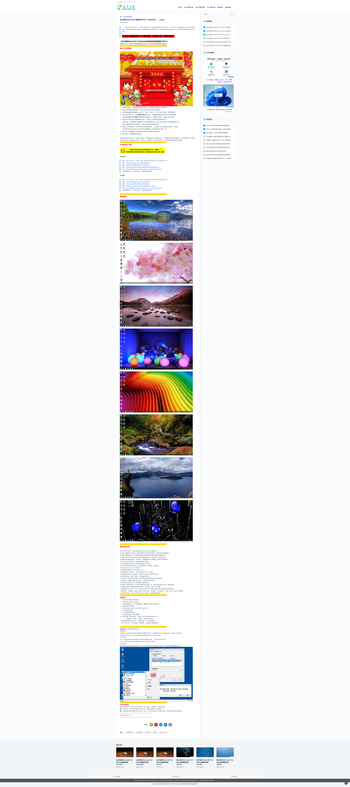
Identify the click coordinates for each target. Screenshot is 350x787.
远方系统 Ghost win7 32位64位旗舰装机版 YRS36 (224, 762)
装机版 (155, 732)
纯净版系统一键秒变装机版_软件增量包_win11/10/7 (219, 136)
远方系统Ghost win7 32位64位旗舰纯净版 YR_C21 (164, 762)
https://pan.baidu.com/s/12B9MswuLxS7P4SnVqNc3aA (142, 167)
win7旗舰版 (139, 732)
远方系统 (147, 732)
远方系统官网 (116, 776)
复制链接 (161, 19)
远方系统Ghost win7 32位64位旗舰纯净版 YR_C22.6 (144, 762)
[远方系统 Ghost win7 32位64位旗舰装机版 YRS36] (225, 752)
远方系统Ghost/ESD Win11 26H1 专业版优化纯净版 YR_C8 (219, 27)
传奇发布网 (234, 776)
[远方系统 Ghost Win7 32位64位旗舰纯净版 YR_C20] (205, 752)
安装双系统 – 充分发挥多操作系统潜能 (217, 133)
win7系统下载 (129, 732)
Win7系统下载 (211, 7)
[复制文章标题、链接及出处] (170, 724)
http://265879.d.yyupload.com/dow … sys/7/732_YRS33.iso (144, 188)
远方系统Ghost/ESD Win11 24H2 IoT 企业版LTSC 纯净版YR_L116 (219, 34)
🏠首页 (180, 7)
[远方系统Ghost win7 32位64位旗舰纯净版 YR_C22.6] (145, 752)
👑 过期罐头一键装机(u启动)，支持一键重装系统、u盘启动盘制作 (219, 81)
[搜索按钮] (232, 14)
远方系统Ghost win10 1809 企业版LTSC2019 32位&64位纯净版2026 (219, 42)
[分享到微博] (156, 724)
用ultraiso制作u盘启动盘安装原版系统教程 (218, 154)
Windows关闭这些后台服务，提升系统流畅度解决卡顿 (219, 129)
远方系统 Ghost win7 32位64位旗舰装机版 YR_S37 (184, 762)
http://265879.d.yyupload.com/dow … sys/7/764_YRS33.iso (144, 169)
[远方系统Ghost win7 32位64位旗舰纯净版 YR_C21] (165, 752)
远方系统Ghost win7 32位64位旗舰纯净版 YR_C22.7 (219, 45)
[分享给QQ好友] (161, 724)
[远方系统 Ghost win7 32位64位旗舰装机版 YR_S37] (185, 752)
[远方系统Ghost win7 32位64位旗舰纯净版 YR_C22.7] (125, 752)
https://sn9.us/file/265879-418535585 (137, 165)
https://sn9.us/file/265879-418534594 (137, 184)
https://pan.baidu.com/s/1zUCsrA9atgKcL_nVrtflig (141, 186)
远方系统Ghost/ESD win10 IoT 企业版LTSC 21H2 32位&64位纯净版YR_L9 (219, 38)
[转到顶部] (346, 783)
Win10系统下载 (200, 7)
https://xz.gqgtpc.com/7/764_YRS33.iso (138, 163)
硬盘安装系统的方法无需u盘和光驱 (216, 151)
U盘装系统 (228, 7)
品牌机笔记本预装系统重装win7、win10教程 (218, 158)
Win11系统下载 (188, 7)
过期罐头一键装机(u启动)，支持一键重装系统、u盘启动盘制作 (219, 140)
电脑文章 (220, 7)
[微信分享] (151, 724)
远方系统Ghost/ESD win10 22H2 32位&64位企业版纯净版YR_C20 (219, 31)
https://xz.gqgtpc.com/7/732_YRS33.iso (138, 181)
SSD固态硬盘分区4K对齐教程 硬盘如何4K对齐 (219, 147)
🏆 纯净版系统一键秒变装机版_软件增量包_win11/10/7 (219, 111)
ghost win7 (163, 732)
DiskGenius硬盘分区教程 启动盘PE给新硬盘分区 (219, 144)
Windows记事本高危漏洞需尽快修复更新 (217, 125)
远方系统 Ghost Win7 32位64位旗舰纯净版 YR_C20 (204, 762)
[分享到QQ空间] (165, 724)
